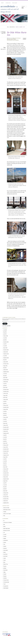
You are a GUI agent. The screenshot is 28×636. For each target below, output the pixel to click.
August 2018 (5, 395)
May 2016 (5, 413)
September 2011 (6, 502)
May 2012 (5, 486)
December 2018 (5, 389)
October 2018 (5, 393)
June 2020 (5, 373)
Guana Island (5, 550)
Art (3, 520)
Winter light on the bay (6, 509)
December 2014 (5, 427)
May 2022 (5, 359)
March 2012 (5, 490)
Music (4, 562)
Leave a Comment (24, 39)
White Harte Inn (3, 49)
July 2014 (4, 435)
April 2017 (5, 403)
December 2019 (5, 379)
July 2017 (4, 401)
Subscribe (4, 323)
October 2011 (5, 500)
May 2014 (5, 439)
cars (4, 532)
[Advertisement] (6, 610)
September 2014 (6, 433)
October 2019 (5, 381)
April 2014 (5, 441)
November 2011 (5, 498)
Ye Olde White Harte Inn (16, 33)
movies (4, 560)
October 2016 (5, 409)
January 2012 (5, 494)
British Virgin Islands (6, 528)
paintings (4, 568)
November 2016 (5, 407)
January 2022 (5, 361)
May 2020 (5, 375)
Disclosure (14, 2)
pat (11, 38)
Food (4, 544)
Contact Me (8, 2)
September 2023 (6, 353)
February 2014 (5, 445)
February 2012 (5, 492)
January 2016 (5, 417)
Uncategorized (9, 40)
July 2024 (4, 343)
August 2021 (5, 365)
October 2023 (5, 351)
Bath (4, 524)
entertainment (5, 540)
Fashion (4, 542)
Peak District (5, 570)
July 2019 (4, 383)
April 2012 (5, 488)
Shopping (4, 576)
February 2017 (5, 405)
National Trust (5, 564)
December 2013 (5, 449)
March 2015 (5, 423)
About (2, 2)
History (4, 552)
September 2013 (6, 455)
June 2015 (5, 421)
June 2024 (5, 345)
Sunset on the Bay (6, 507)
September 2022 (6, 357)
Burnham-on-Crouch (16, 38)
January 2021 (5, 369)
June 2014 (5, 437)
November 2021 (5, 363)
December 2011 (5, 496)
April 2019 (5, 385)
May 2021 (5, 367)
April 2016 (5, 415)
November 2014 (5, 429)
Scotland (4, 574)
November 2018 (5, 391)
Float (4, 515)
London (4, 558)
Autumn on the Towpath (7, 513)
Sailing (11, 39)
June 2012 (5, 484)
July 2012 (4, 482)
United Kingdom (16, 40)
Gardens (4, 546)
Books (4, 526)
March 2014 (5, 443)
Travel (14, 39)
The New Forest (6, 580)
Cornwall (4, 534)
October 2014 (5, 431)
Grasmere (5, 548)
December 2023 (5, 349)
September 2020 (6, 371)
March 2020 (5, 377)
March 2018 (5, 397)
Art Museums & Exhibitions (7, 522)
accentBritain (8, 6)
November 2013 (5, 451)
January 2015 (5, 425)
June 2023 (5, 355)
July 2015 (4, 419)
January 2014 (5, 447)
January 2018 (5, 399)
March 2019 (5, 387)
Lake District (5, 554)
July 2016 (4, 411)
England (8, 39)
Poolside (4, 511)
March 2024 (5, 347)
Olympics (4, 566)
